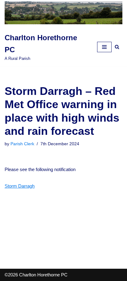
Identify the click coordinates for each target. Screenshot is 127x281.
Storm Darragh (20, 186)
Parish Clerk (22, 144)
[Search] (117, 47)
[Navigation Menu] (104, 47)
